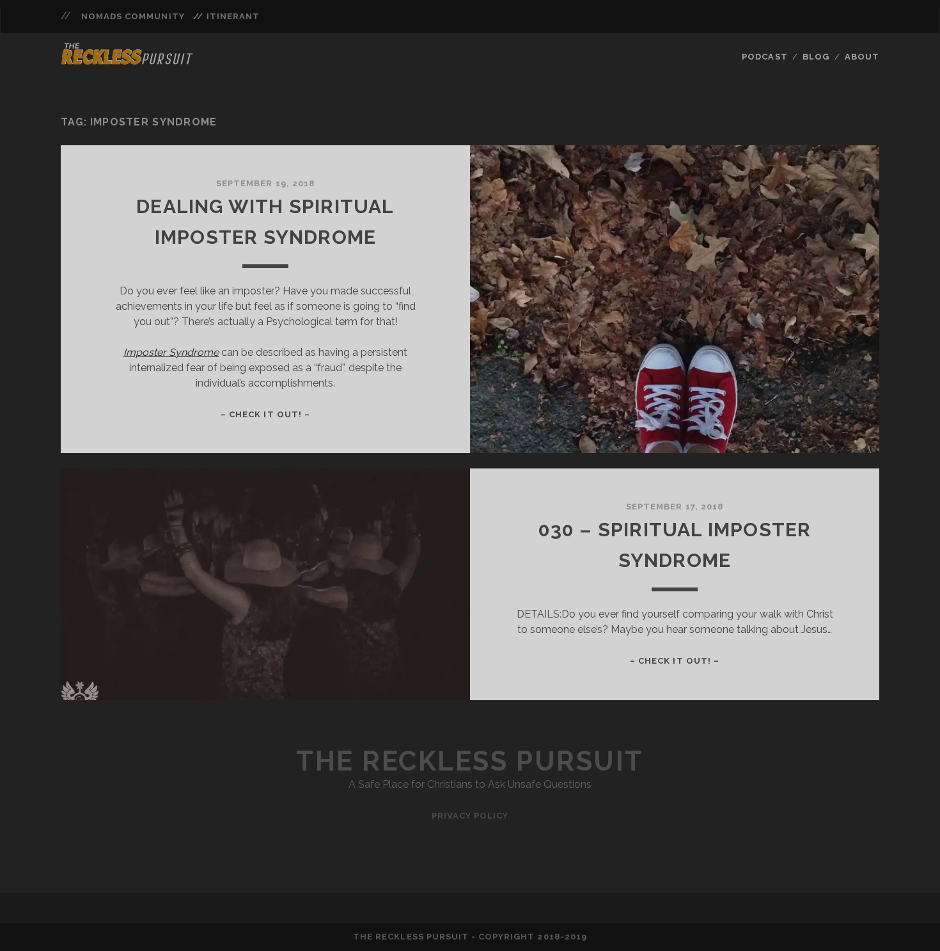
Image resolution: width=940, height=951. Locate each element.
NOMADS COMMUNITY (133, 16)
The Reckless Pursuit (469, 761)
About (862, 56)
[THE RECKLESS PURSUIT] (127, 60)
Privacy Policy (470, 815)
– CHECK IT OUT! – (265, 414)
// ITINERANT (226, 16)
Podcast (764, 56)
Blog (816, 56)
